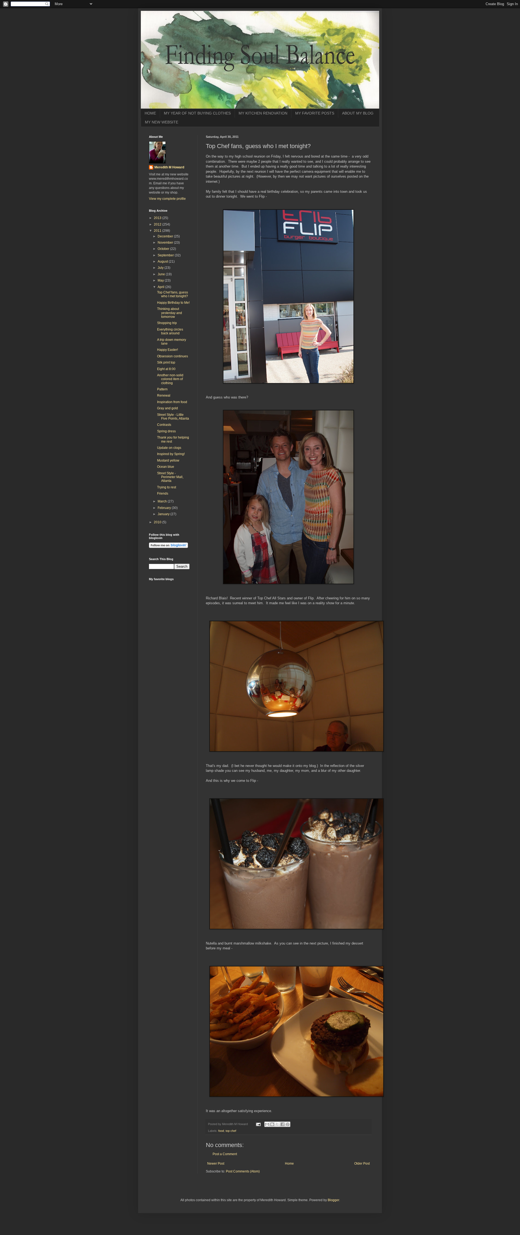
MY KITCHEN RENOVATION (263, 113)
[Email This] (267, 1124)
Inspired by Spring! (171, 454)
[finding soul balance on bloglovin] (168, 547)
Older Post (362, 1163)
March (163, 501)
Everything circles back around (170, 331)
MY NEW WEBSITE (161, 122)
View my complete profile (167, 199)
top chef (231, 1130)
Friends (162, 493)
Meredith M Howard (169, 167)
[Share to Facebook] (282, 1124)
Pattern (162, 389)
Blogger (333, 1200)
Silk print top (166, 362)
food (221, 1130)
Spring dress (166, 431)
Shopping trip (167, 323)
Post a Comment (225, 1154)
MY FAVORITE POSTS (314, 113)
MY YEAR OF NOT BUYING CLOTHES (197, 113)
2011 (158, 231)
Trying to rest (166, 487)
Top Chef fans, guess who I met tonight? (172, 294)
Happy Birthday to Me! (173, 303)
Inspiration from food (172, 402)
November (166, 242)
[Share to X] (277, 1124)
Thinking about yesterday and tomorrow (169, 313)
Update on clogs (169, 448)
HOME (150, 113)
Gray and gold (167, 408)
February (165, 508)
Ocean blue (165, 467)
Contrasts (164, 425)
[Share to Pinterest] (287, 1124)
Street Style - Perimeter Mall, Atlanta (170, 477)
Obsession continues (172, 356)
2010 (158, 522)
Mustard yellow (168, 460)
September (166, 255)
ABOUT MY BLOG (357, 113)
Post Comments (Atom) (243, 1171)
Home (289, 1163)
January (164, 514)
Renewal (163, 395)
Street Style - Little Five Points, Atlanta (173, 416)
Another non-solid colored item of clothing (170, 379)
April (161, 287)
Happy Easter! (167, 350)
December (166, 236)
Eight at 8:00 (166, 369)
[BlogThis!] (272, 1124)
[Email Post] (258, 1124)
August (163, 261)
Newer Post (215, 1163)
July (161, 268)
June (162, 274)
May (161, 280)
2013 (158, 218)
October (164, 249)
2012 (158, 224)
